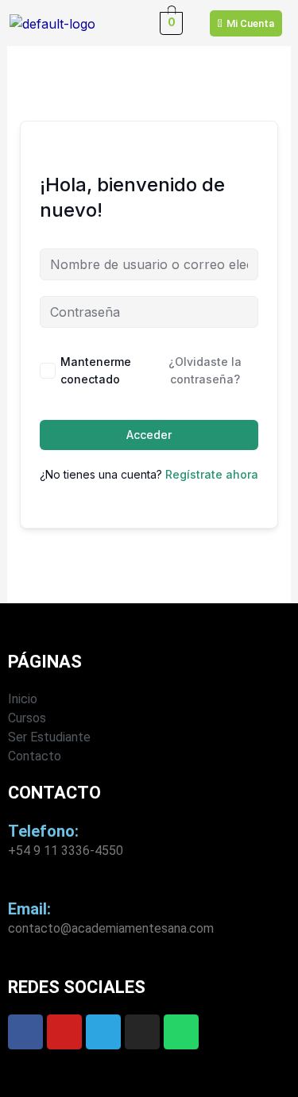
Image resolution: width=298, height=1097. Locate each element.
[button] (126, 23)
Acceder (149, 434)
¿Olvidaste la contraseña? (205, 370)
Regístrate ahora (211, 474)
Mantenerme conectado (95, 370)
